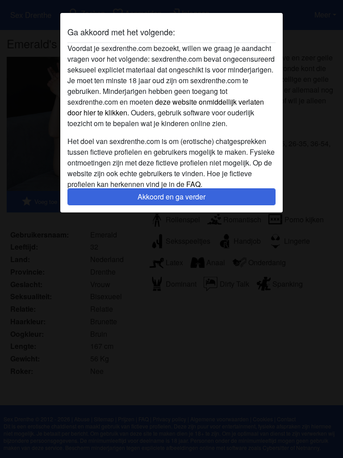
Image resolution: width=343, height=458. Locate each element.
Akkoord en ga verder (171, 196)
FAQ (193, 184)
